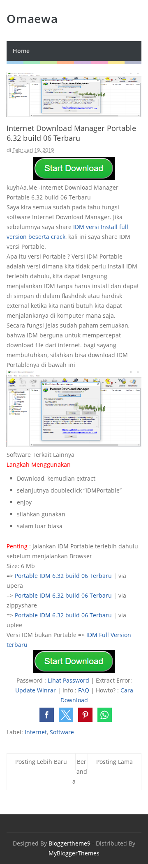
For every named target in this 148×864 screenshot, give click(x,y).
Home (21, 51)
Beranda (79, 771)
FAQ (83, 690)
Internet (36, 732)
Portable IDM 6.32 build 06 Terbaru (63, 576)
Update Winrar (35, 690)
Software (62, 732)
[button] (46, 715)
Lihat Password (68, 680)
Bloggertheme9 (69, 843)
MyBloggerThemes (74, 853)
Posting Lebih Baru (41, 761)
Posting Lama (114, 761)
